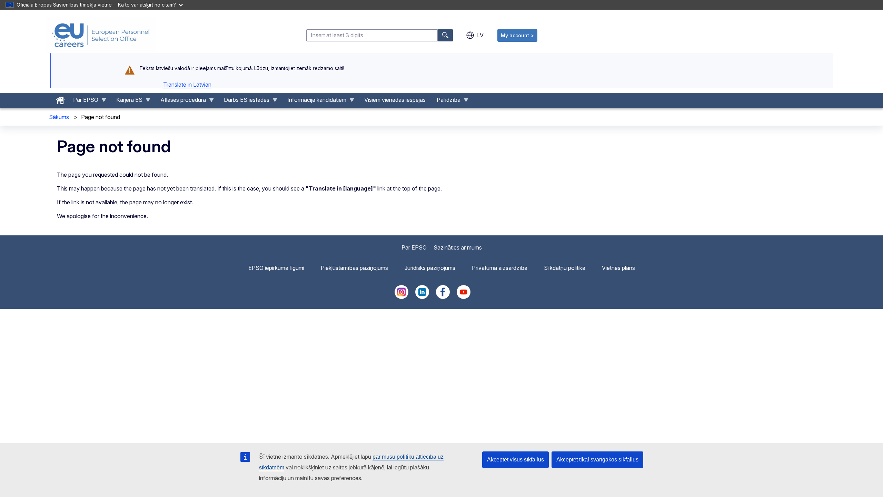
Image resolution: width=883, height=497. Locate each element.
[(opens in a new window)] (401, 296)
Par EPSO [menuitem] (83, 101)
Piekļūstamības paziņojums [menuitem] (354, 267)
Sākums (59, 117)
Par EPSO (414, 247)
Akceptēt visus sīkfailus (515, 459)
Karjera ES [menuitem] (126, 101)
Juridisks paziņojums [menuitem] (430, 267)
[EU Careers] (101, 35)
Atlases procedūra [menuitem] (180, 101)
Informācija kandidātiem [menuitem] (314, 101)
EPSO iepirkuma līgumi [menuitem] (276, 267)
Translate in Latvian (187, 84)
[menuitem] (60, 99)
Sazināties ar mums (458, 247)
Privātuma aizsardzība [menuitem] (499, 267)
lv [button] (480, 35)
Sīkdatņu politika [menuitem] (564, 267)
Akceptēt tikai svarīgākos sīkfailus (597, 459)
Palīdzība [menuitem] (445, 101)
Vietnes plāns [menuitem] (618, 267)
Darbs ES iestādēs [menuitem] (243, 101)
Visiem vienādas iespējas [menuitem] (395, 99)
